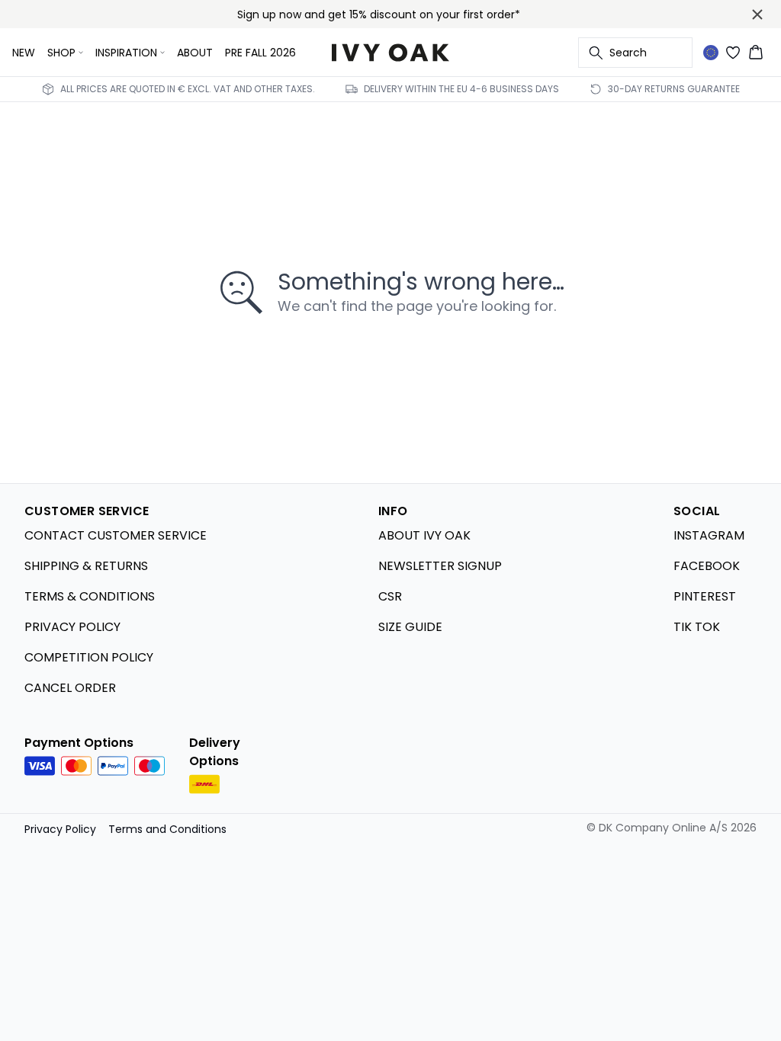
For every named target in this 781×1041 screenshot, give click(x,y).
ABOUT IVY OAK (424, 535)
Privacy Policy (60, 829)
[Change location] (711, 52)
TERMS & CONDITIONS (89, 596)
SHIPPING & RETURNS (86, 566)
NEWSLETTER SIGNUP (440, 566)
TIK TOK (696, 627)
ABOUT (195, 52)
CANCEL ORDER (70, 688)
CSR (390, 596)
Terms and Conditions (167, 829)
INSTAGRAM (708, 535)
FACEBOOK (706, 566)
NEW (23, 52)
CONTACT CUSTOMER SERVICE (115, 535)
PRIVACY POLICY (72, 627)
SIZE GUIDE (410, 627)
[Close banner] (757, 14)
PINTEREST (704, 596)
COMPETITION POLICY (88, 657)
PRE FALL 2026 (260, 52)
